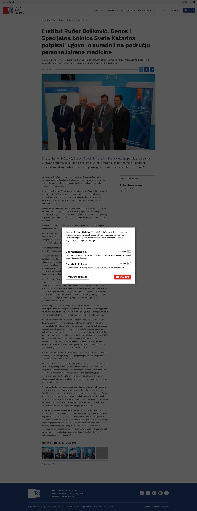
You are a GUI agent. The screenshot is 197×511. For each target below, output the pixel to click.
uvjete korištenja (87, 240)
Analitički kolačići (76, 263)
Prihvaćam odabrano (77, 277)
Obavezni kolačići (76, 251)
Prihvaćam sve (122, 277)
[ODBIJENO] (129, 265)
